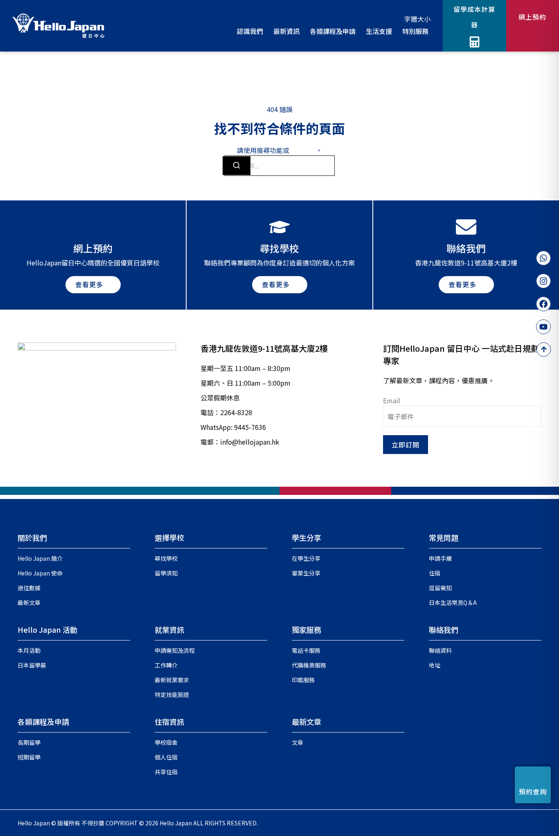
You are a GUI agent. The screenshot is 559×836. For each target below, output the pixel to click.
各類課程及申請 (43, 721)
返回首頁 (302, 150)
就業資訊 (169, 629)
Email (391, 400)
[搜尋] (236, 165)
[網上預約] (532, 34)
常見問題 (443, 537)
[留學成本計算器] (474, 41)
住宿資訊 (169, 721)
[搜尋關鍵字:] (279, 165)
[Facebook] (543, 304)
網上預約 (532, 17)
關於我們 (32, 537)
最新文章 (306, 721)
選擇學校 (169, 537)
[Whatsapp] (543, 258)
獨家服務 (306, 629)
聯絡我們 (443, 629)
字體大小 (417, 19)
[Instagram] (543, 281)
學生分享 (306, 537)
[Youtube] (543, 326)
